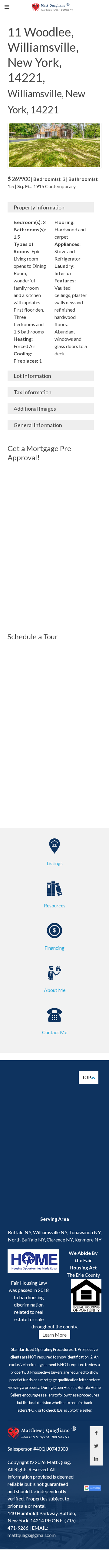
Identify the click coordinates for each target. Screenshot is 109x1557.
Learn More (54, 1335)
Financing (54, 948)
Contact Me (54, 1032)
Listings (55, 863)
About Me (54, 990)
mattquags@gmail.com (32, 1535)
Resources (54, 905)
